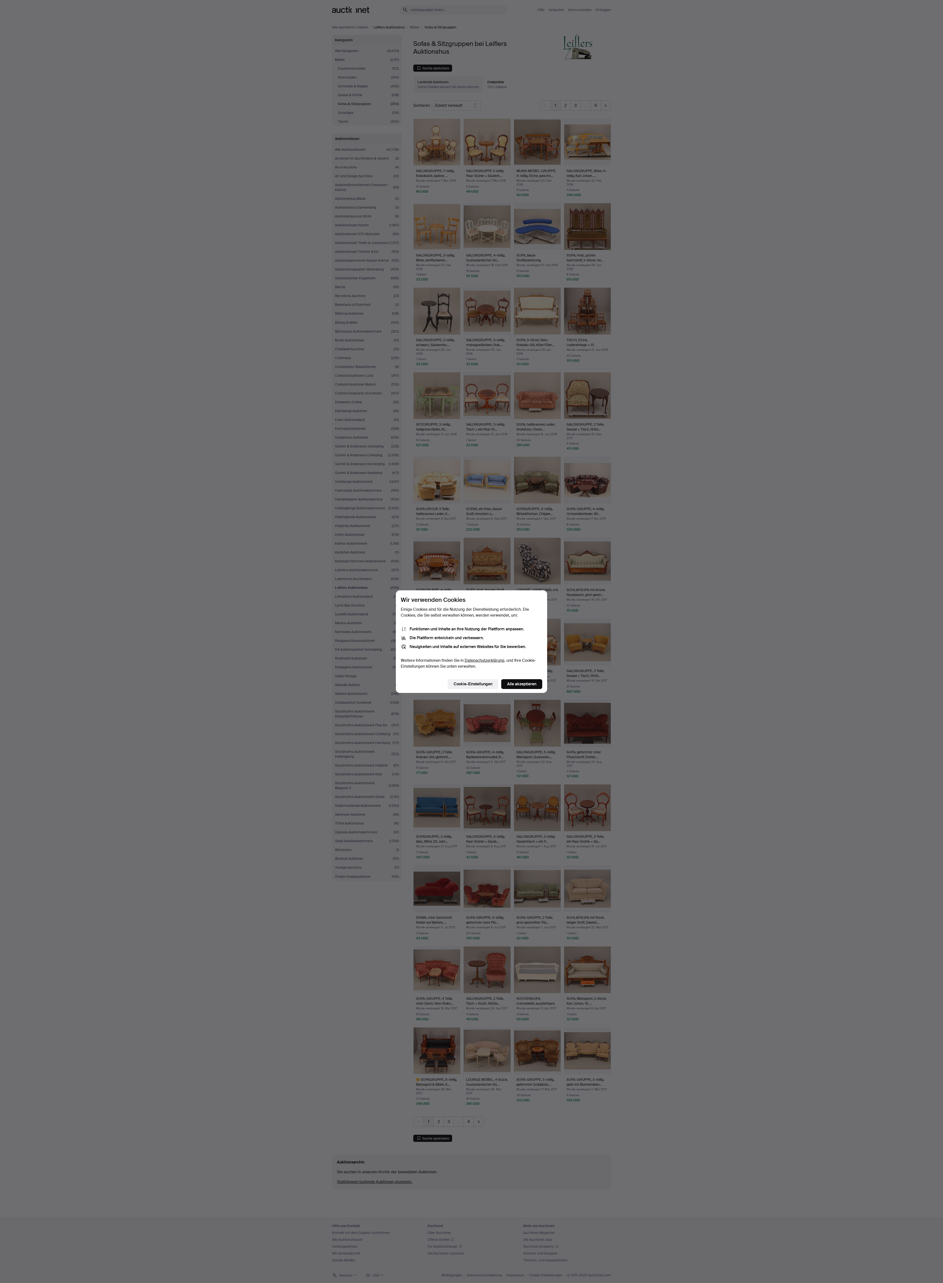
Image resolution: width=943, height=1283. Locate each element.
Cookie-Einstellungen (473, 684)
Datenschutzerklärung (484, 660)
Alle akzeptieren (521, 684)
